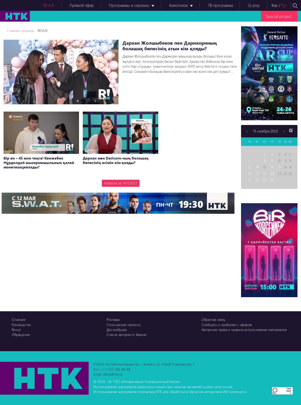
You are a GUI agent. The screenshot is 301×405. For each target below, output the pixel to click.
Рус (284, 5)
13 (249, 167)
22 (265, 173)
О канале (19, 319)
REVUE (49, 5)
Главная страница (20, 30)
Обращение (21, 334)
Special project (279, 16)
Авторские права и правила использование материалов (244, 329)
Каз (274, 5)
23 (272, 173)
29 (265, 180)
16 (272, 167)
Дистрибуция (117, 329)
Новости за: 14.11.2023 (120, 183)
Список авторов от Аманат (127, 334)
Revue (16, 329)
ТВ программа (220, 5)
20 (250, 173)
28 (257, 180)
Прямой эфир (82, 5)
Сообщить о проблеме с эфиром (227, 324)
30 (272, 180)
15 (264, 167)
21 (257, 173)
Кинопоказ (178, 5)
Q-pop (254, 5)
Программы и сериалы (129, 5)
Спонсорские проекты (124, 324)
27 (249, 180)
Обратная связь (213, 319)
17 (279, 167)
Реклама (113, 319)
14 (257, 167)
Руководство (21, 324)
